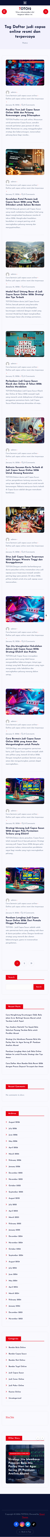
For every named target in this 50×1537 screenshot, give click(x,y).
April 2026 (13, 1148)
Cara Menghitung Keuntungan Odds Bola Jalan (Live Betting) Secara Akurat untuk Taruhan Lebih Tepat (24, 1018)
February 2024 (15, 1300)
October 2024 (15, 1249)
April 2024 (13, 1287)
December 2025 (15, 1173)
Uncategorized (15, 1398)
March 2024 (14, 1293)
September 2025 (16, 1192)
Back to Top (26, 1532)
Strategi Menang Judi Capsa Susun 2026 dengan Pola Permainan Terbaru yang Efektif (25, 831)
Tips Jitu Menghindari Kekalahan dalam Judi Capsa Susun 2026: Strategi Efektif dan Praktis (24, 649)
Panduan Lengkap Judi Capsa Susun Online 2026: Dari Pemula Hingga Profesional (23, 920)
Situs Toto (10, 1417)
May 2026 (13, 1141)
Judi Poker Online (16, 1386)
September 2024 (16, 1255)
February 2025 (15, 1224)
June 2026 (13, 1135)
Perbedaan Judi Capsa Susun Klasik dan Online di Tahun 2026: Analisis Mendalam (24, 384)
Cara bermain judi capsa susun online (21, 96)
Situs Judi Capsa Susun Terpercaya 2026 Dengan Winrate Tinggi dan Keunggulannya (25, 560)
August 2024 (14, 1262)
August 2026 (14, 1122)
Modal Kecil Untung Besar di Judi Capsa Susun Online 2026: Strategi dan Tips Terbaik (25, 294)
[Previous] (38, 1438)
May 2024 (13, 1281)
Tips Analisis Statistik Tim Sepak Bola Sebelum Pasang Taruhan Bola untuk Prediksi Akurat (22, 1030)
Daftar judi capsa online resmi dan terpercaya (25, 99)
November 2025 (16, 1179)
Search (11, 977)
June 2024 (13, 1274)
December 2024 (16, 1236)
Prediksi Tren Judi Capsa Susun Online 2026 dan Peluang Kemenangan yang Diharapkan (23, 113)
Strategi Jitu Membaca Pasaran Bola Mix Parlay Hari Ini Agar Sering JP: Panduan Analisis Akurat (23, 1042)
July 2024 (13, 1268)
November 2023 (16, 1319)
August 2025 (14, 1198)
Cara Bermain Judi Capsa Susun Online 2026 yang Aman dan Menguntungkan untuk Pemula (23, 742)
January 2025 (14, 1230)
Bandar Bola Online (17, 1347)
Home (25, 43)
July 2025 (13, 1205)
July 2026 (13, 1129)
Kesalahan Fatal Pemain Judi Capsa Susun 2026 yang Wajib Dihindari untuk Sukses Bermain (23, 202)
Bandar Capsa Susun (18, 1354)
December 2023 (15, 1312)
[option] (25, 1464)
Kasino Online (15, 1392)
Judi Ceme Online (16, 1379)
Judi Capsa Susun (16, 1373)
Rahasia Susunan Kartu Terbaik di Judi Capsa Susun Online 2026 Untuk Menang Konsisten (24, 470)
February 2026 (15, 1160)
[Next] (42, 1438)
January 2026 (14, 1167)
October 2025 (15, 1186)
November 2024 (16, 1243)
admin (13, 92)
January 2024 (14, 1306)
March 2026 (14, 1154)
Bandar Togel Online (18, 1367)
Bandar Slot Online (17, 1360)
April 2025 (13, 1211)
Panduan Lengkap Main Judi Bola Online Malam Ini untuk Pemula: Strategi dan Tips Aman (24, 1055)
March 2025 (14, 1217)
